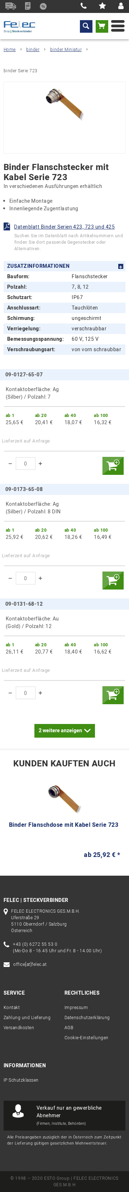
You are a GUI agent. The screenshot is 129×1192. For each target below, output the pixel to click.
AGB (68, 1027)
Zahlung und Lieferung (27, 1017)
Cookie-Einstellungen (86, 1038)
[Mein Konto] (121, 6)
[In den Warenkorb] (112, 466)
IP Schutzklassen (21, 1080)
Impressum (76, 1007)
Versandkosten (19, 1027)
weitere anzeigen (60, 730)
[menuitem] (86, 26)
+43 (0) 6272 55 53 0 (35, 944)
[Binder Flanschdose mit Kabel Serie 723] (64, 799)
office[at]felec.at (30, 964)
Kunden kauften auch (64, 764)
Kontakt (12, 1007)
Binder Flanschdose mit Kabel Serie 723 (63, 825)
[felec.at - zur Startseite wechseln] (24, 26)
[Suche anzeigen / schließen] (86, 26)
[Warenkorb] (102, 26)
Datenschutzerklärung (87, 1017)
